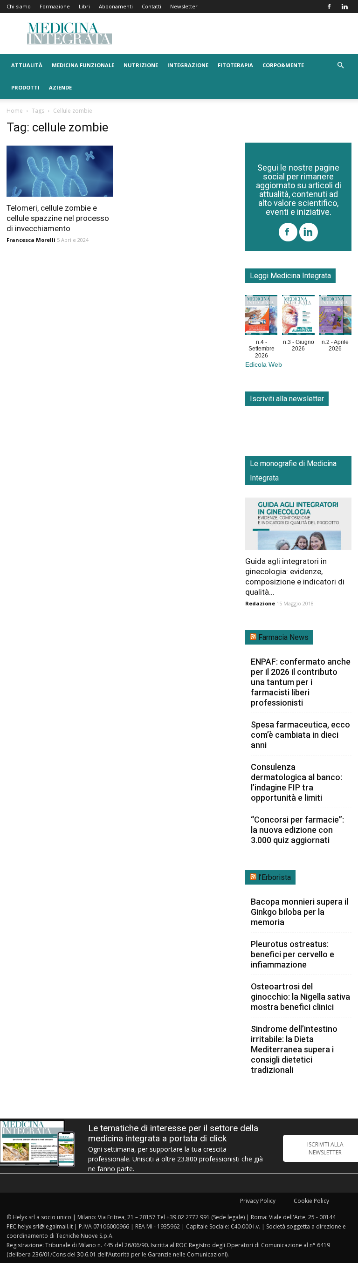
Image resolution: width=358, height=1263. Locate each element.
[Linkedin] (344, 6)
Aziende (60, 87)
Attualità (26, 65)
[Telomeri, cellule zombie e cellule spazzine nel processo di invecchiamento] (60, 170)
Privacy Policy (257, 1201)
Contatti (151, 6)
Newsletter (184, 6)
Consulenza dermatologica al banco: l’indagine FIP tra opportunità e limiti (296, 782)
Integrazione (187, 65)
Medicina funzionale (83, 65)
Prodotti (25, 87)
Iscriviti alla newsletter (287, 398)
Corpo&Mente (283, 65)
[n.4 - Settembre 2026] (261, 317)
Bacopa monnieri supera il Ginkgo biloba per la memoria (299, 912)
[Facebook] (329, 6)
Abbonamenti (116, 6)
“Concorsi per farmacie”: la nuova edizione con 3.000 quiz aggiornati (297, 830)
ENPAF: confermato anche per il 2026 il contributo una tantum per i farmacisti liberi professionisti (301, 682)
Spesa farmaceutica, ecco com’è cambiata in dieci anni (300, 735)
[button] (340, 65)
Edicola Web (263, 364)
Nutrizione (141, 65)
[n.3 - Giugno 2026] (298, 317)
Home (15, 111)
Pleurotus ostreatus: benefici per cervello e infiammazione (292, 954)
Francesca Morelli (31, 239)
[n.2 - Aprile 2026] (335, 317)
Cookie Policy (311, 1201)
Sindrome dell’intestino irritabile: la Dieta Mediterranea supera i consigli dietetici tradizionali (294, 1049)
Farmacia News (283, 637)
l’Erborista (274, 877)
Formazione (55, 6)
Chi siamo (19, 6)
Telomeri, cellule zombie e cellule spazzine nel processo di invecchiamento (58, 218)
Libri (84, 6)
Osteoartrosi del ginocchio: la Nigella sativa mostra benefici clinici (300, 997)
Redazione (260, 603)
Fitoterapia (235, 65)
